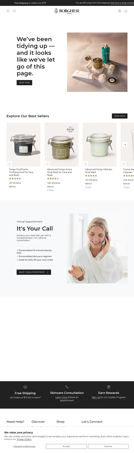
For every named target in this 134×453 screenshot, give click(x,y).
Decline (108, 446)
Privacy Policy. (24, 439)
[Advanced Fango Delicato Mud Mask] (99, 145)
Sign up (96, 397)
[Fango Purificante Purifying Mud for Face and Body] (23, 145)
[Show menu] (8, 11)
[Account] (119, 11)
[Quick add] (9, 163)
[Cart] (125, 11)
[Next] (124, 144)
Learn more (61, 397)
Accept (66, 446)
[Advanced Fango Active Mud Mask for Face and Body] (62, 145)
